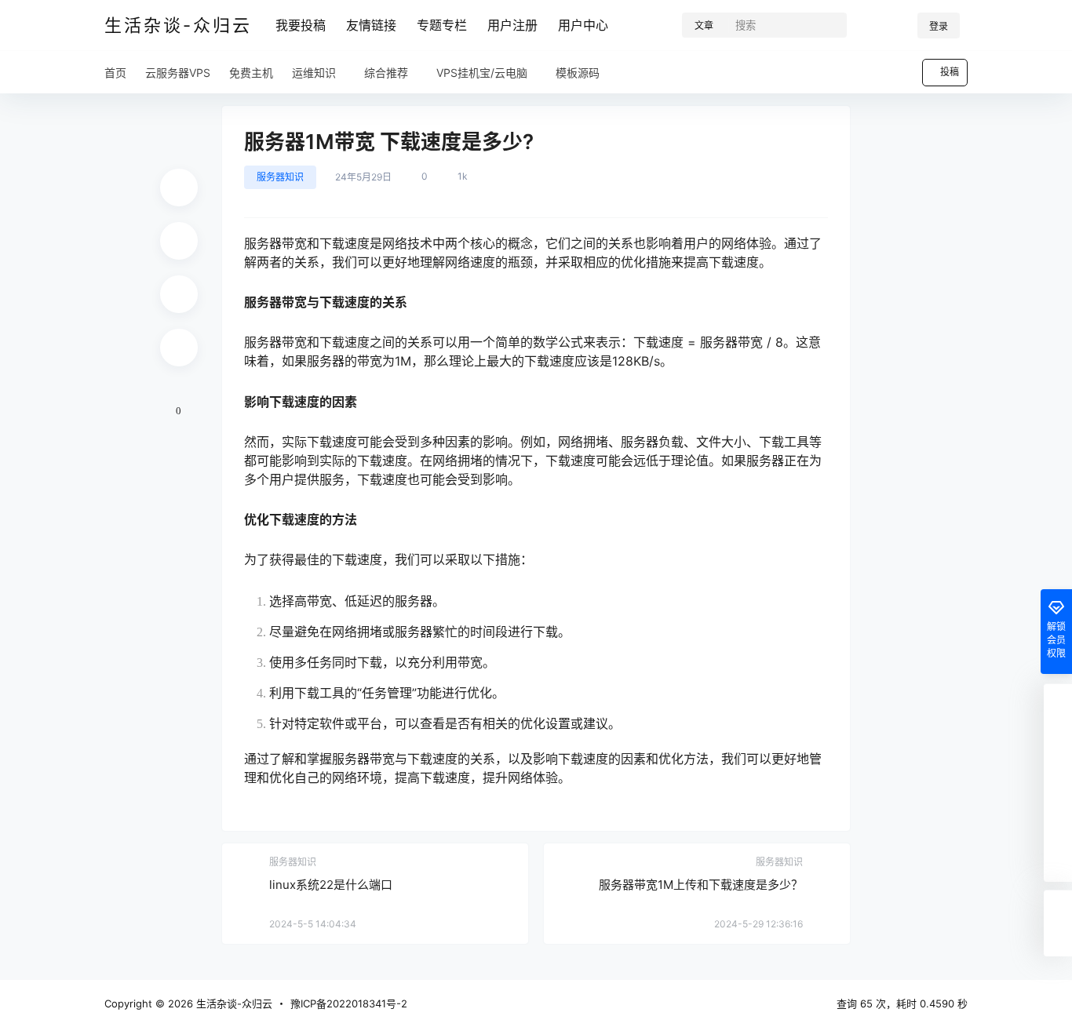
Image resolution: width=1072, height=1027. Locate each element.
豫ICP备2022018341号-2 (348, 1003)
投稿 (949, 72)
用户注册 (512, 25)
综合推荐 (386, 72)
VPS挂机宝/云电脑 (481, 72)
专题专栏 (442, 25)
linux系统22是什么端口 (330, 884)
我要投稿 (300, 25)
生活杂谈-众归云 (232, 1003)
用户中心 (583, 25)
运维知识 (314, 72)
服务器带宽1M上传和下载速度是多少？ (701, 884)
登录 (938, 26)
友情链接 (371, 25)
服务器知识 (280, 177)
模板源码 (578, 72)
